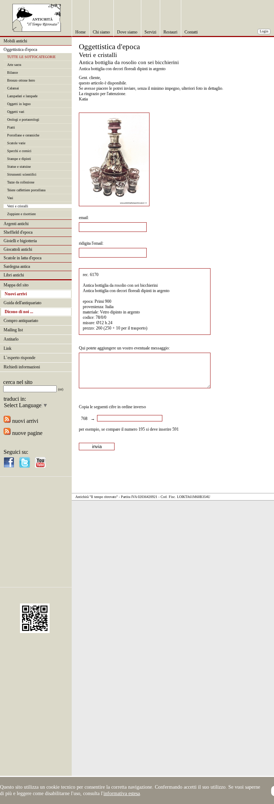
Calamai (13, 88)
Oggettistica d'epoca (20, 49)
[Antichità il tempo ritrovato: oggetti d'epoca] (36, 30)
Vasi (10, 198)
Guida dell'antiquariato (22, 302)
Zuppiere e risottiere (21, 214)
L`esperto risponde (19, 357)
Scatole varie (16, 143)
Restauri (170, 32)
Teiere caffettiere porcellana (26, 190)
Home (80, 32)
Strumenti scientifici (21, 174)
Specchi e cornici (19, 151)
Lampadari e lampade (22, 96)
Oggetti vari (15, 112)
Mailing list (13, 329)
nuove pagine (26, 433)
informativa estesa (121, 793)
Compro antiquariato (21, 320)
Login (264, 31)
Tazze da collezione (20, 182)
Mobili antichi (15, 40)
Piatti (11, 127)
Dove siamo (127, 32)
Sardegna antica (17, 266)
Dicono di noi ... (19, 311)
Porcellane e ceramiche (23, 135)
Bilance (12, 72)
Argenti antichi (16, 223)
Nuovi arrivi (16, 293)
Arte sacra (14, 65)
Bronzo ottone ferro (21, 80)
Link (7, 348)
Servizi (150, 32)
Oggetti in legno (19, 104)
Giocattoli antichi (18, 249)
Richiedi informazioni (22, 366)
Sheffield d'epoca (18, 232)
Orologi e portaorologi (23, 119)
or (60, 389)
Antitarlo (11, 339)
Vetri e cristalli (17, 206)
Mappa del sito (16, 284)
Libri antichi (14, 275)
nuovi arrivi (24, 421)
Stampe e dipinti (19, 159)
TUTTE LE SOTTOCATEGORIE (31, 57)
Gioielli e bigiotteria (20, 240)
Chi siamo (101, 32)
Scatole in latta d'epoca (22, 257)
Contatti (191, 32)
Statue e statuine (19, 166)
